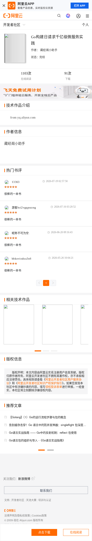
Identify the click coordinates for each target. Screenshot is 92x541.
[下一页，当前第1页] (53, 283)
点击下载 (44, 532)
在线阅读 (76, 532)
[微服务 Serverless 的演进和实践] (59, 325)
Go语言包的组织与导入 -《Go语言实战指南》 (37, 440)
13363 (15, 182)
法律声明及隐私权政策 (17, 515)
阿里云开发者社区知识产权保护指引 (40, 383)
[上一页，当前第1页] (39, 283)
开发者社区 (17, 500)
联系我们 (46, 490)
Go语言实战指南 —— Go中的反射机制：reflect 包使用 (43, 432)
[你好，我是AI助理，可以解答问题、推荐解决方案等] (68, 15)
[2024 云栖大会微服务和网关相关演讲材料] (21, 325)
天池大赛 (31, 500)
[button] (38, 350)
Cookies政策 (39, 515)
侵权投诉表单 (53, 386)
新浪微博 (24, 478)
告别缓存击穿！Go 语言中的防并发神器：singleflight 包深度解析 (48, 425)
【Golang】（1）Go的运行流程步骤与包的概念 (37, 417)
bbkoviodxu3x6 (21, 258)
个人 (85, 24)
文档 (6, 500)
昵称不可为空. (21, 233)
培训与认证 (44, 500)
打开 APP (79, 6)
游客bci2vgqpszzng (24, 207)
